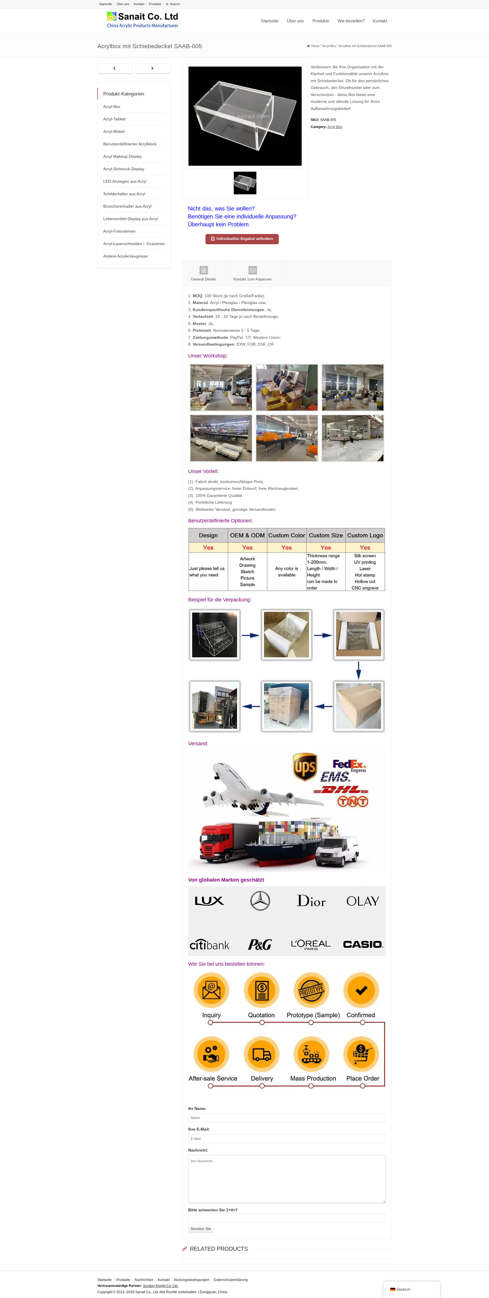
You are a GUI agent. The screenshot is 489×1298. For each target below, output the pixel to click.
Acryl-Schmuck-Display (123, 169)
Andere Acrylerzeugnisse (125, 256)
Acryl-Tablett (114, 119)
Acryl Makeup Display (122, 156)
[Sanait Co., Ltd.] (142, 21)
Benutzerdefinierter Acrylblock (129, 144)
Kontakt (139, 4)
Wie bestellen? (351, 20)
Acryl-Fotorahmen (119, 231)
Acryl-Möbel (114, 131)
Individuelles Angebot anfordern (244, 239)
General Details (203, 279)
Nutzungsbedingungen (191, 1280)
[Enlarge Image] (245, 67)
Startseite (105, 4)
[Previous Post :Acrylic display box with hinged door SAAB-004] (115, 68)
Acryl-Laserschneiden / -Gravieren (134, 243)
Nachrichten (144, 1280)
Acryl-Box (334, 127)
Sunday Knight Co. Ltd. (160, 1286)
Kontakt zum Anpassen (252, 279)
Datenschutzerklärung (231, 1280)
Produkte (155, 4)
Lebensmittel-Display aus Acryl (130, 218)
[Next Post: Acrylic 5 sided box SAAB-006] (153, 68)
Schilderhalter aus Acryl (124, 193)
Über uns (123, 4)
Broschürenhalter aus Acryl (127, 206)
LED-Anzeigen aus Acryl (124, 181)
